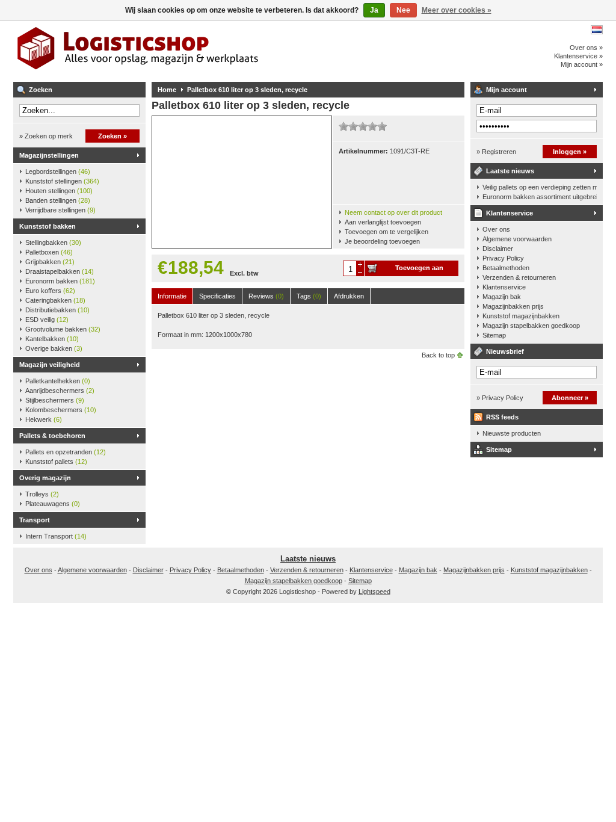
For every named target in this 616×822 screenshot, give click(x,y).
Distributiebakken (57, 310)
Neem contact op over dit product (393, 212)
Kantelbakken (52, 338)
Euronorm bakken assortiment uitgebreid (539, 196)
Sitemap (494, 335)
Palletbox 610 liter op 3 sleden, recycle (247, 89)
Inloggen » (570, 151)
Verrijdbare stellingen (60, 210)
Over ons (496, 229)
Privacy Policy (503, 258)
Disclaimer (497, 248)
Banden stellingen (57, 200)
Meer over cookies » (456, 10)
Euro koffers (50, 290)
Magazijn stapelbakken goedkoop (531, 325)
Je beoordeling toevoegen (382, 241)
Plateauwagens (52, 503)
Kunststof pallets (56, 461)
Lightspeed (374, 591)
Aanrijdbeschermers (59, 390)
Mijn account (506, 89)
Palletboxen (49, 252)
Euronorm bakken (60, 281)
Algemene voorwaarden (517, 239)
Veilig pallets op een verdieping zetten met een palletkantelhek (539, 187)
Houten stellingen (59, 190)
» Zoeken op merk (46, 136)
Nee (403, 10)
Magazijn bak (501, 296)
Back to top (438, 355)
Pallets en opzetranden (65, 452)
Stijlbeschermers (54, 400)
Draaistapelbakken (59, 271)
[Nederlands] (597, 29)
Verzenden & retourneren (519, 277)
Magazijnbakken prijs (513, 306)
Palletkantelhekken (57, 381)
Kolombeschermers (60, 409)
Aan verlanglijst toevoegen (383, 222)
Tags (309, 296)
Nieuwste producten (511, 433)
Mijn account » (582, 64)
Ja (374, 10)
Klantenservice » (578, 56)
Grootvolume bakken (62, 329)
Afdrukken (349, 296)
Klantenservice (509, 213)
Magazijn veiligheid (49, 364)
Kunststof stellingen (62, 181)
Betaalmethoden (505, 267)
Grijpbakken (50, 261)
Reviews (266, 296)
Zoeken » (112, 136)
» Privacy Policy (499, 397)
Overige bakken (53, 348)
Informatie (172, 296)
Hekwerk (43, 419)
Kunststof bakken (47, 226)
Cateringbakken (55, 300)
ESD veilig (47, 319)
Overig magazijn (45, 477)
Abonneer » (570, 397)
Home (167, 89)
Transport (34, 520)
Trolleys (42, 494)
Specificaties (217, 296)
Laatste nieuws (510, 171)
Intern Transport (56, 536)
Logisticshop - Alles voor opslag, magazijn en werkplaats (172, 51)
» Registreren (496, 151)
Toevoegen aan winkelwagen (419, 270)
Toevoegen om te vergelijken (386, 231)
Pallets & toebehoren (52, 435)
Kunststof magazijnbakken (520, 316)
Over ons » (586, 47)
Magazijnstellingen (49, 155)
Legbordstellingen (57, 171)
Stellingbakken (53, 242)
